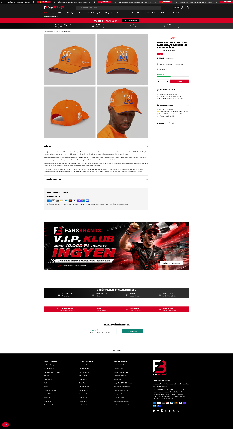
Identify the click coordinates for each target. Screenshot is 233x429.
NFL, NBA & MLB (142, 13)
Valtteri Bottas (83, 405)
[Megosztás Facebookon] (169, 123)
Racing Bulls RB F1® (50, 390)
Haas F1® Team (48, 394)
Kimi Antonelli (83, 390)
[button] (188, 8)
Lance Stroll (83, 397)
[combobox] (118, 8)
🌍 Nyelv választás (50, 16)
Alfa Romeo (48, 401)
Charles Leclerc (84, 368)
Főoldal (46, 31)
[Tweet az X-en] (166, 123)
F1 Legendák (109, 13)
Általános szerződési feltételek (123, 405)
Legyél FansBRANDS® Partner (123, 383)
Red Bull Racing (49, 365)
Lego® (131, 13)
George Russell (84, 386)
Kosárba (179, 81)
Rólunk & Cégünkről (120, 368)
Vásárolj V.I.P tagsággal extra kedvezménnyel (74, 2)
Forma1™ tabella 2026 (121, 375)
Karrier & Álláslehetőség (121, 390)
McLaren (47, 375)
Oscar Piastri (83, 383)
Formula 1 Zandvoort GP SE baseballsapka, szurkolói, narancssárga (60, 31)
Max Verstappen (84, 372)
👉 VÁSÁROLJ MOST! (131, 20)
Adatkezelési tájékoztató (122, 401)
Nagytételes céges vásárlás (122, 386)
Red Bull (173, 394)
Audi (45, 383)
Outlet (46, 13)
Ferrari (168, 394)
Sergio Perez (83, 401)
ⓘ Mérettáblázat (162, 69)
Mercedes (179, 394)
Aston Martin (48, 379)
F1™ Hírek (164, 13)
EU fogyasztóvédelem (121, 394)
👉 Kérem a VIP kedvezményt (171, 263)
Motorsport (120, 13)
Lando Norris (83, 379)
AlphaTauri (47, 397)
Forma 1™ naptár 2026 (121, 372)
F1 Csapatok (83, 13)
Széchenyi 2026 (119, 397)
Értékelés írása (132, 331)
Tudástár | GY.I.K (119, 365)
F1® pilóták (176, 396)
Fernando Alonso (84, 394)
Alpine (46, 386)
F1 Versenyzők (95, 13)
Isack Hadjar (83, 375)
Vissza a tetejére (116, 350)
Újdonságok (70, 13)
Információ (175, 13)
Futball (154, 13)
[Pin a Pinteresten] (173, 123)
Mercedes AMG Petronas (52, 372)
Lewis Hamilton (84, 365)
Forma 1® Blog (118, 379)
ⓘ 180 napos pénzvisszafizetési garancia (170, 64)
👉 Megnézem (44, 2)
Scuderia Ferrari (49, 368)
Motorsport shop (49, 405)
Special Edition (57, 13)
